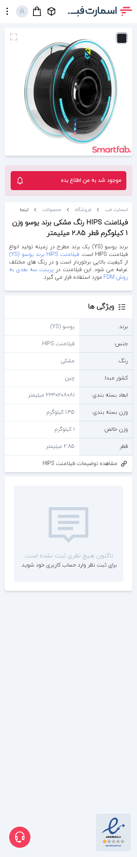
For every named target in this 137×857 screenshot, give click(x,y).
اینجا (24, 210)
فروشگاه (83, 210)
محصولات (51, 210)
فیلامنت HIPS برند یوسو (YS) (44, 254)
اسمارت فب (116, 210)
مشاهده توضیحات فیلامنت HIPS (80, 463)
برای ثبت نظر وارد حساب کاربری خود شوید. (69, 565)
